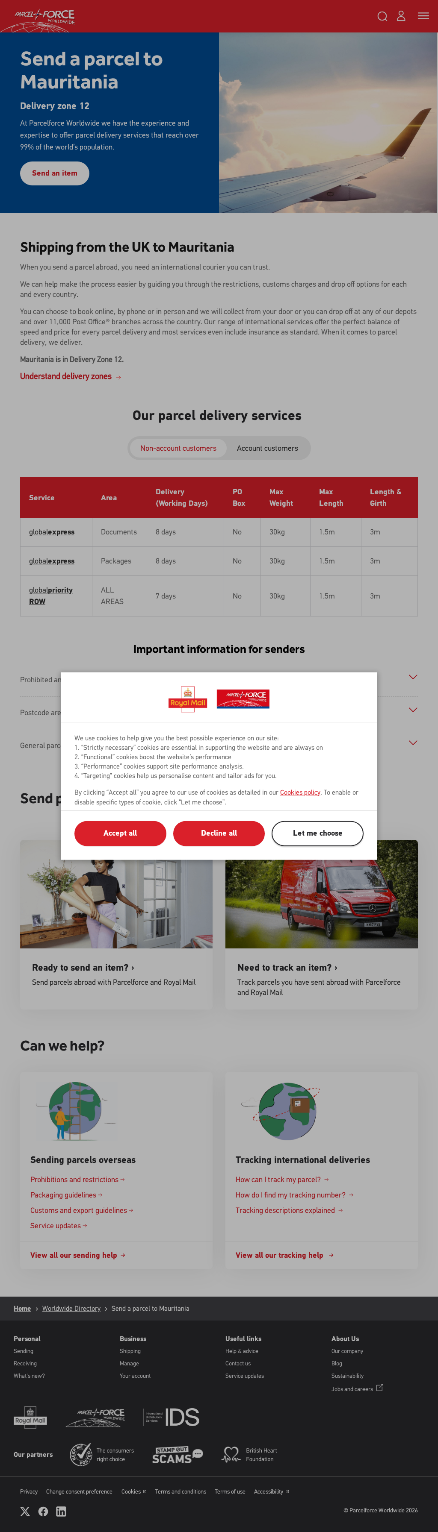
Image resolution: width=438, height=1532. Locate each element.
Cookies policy (300, 792)
